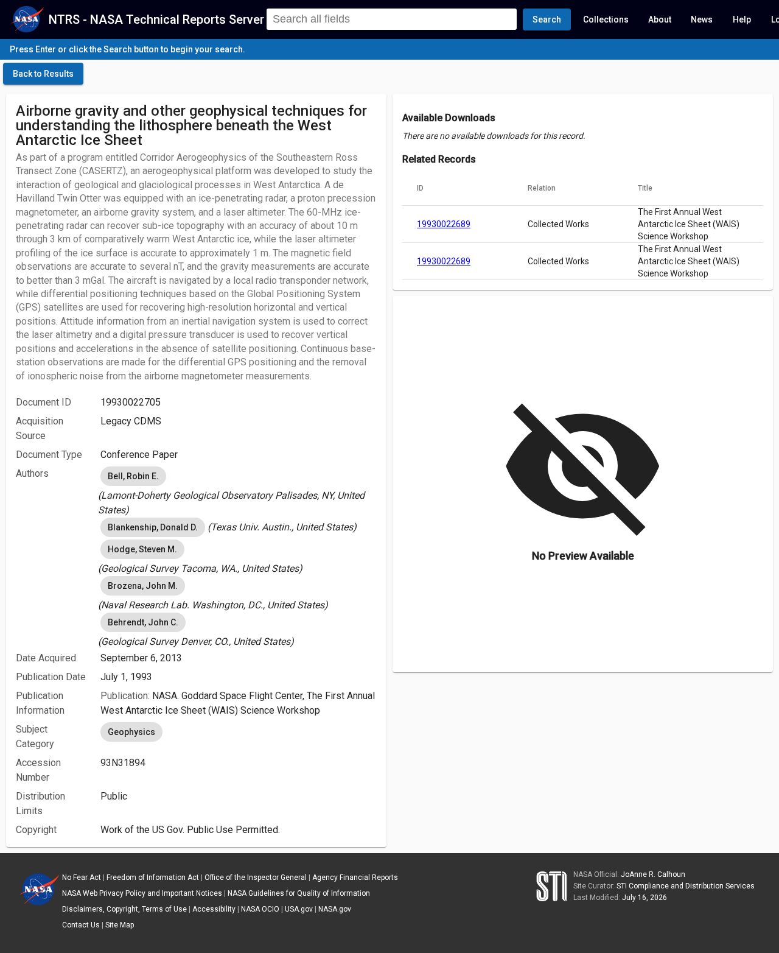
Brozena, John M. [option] (143, 586)
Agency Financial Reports (355, 877)
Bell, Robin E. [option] (133, 476)
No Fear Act (81, 877)
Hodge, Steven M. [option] (142, 549)
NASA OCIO (260, 909)
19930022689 (443, 224)
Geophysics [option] (131, 732)
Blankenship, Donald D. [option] (153, 527)
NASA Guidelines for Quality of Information (299, 893)
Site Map (119, 925)
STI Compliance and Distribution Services (686, 886)
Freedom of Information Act (153, 877)
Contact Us (81, 925)
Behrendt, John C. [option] (143, 622)
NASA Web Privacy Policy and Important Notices (142, 893)
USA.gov (299, 909)
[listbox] (238, 491)
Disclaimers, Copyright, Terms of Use (124, 909)
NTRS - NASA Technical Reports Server (156, 19)
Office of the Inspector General (255, 877)
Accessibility (214, 909)
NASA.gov (334, 909)
